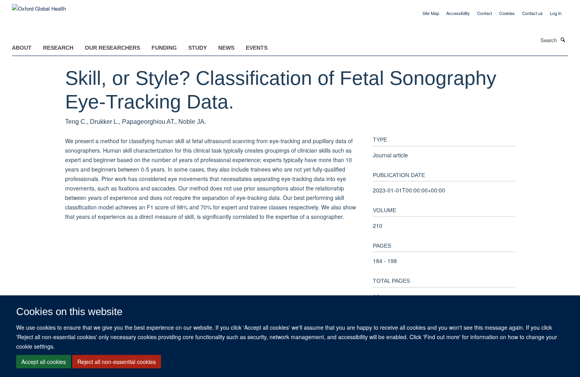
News (226, 48)
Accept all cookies (43, 362)
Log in (555, 13)
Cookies (507, 13)
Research (58, 48)
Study (197, 48)
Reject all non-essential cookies (116, 362)
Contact (484, 13)
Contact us (532, 13)
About (22, 48)
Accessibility (458, 13)
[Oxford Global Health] (39, 5)
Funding (164, 48)
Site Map (431, 13)
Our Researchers (112, 48)
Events (257, 48)
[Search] (563, 39)
